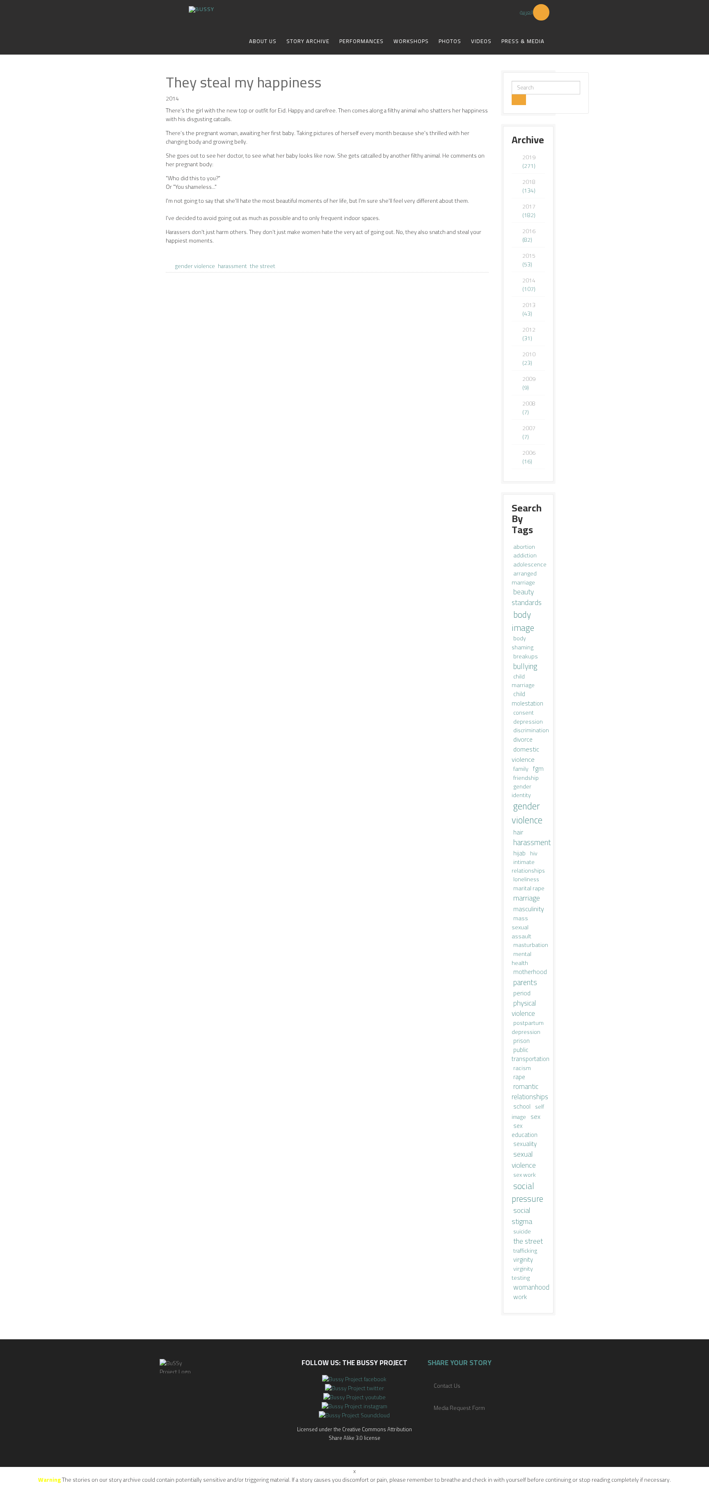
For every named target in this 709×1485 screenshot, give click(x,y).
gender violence (195, 266)
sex (535, 1116)
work (520, 1297)
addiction (525, 555)
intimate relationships (528, 866)
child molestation (527, 698)
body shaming (522, 642)
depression (528, 721)
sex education (524, 1130)
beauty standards (527, 597)
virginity (523, 1259)
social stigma (522, 1215)
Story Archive (307, 41)
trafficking (525, 1250)
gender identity (521, 790)
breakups (525, 656)
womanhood (531, 1287)
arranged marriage (524, 578)
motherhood (530, 972)
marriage (526, 898)
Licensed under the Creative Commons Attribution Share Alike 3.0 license (354, 1433)
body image (523, 621)
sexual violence (524, 1159)
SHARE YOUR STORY (460, 1362)
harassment (232, 266)
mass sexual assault (521, 927)
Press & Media (522, 41)
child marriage (523, 680)
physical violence (524, 1008)
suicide (522, 1231)
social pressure (527, 1192)
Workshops (411, 41)
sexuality (525, 1144)
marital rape (528, 888)
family (521, 768)
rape (519, 1076)
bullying (525, 666)
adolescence (530, 564)
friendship (526, 777)
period (522, 993)
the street (262, 266)
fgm (538, 769)
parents (525, 982)
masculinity (528, 909)
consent (523, 712)
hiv (533, 853)
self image (528, 1111)
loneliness (526, 879)
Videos (481, 41)
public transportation (530, 1054)
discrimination (531, 730)
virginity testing (522, 1273)
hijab (520, 853)
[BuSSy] (201, 6)
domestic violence (525, 754)
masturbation (530, 945)
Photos (450, 41)
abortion (524, 546)
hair (518, 832)
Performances (361, 41)
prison (521, 1041)
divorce (523, 739)
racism (522, 1067)
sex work (524, 1174)
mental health (521, 958)
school (522, 1106)
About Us (263, 41)
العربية (526, 12)
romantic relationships (530, 1091)
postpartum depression (528, 1027)
